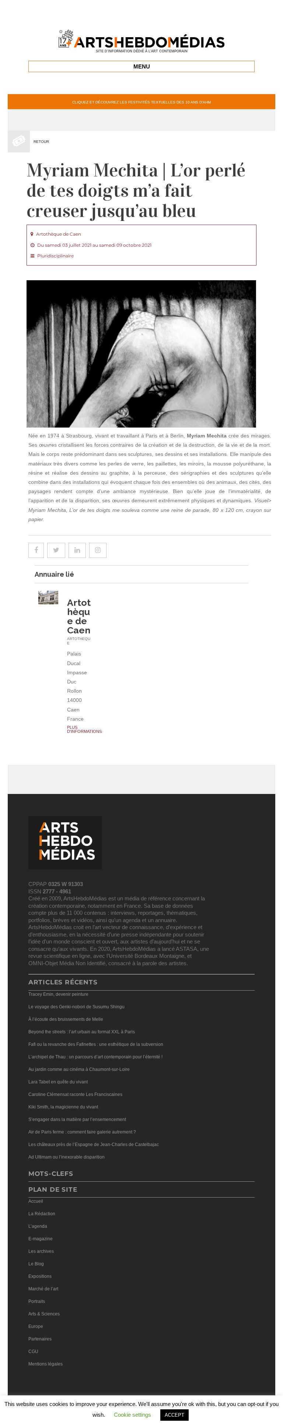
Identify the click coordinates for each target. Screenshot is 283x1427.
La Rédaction (41, 1213)
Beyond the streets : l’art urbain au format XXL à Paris (81, 1031)
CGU (33, 1351)
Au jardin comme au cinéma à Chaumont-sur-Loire (79, 1069)
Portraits (36, 1301)
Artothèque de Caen (79, 616)
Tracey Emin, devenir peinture (58, 994)
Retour (41, 142)
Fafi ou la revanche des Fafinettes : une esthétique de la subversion (95, 1044)
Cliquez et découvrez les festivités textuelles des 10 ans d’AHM (141, 102)
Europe (35, 1326)
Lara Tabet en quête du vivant (58, 1082)
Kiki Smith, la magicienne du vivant (63, 1107)
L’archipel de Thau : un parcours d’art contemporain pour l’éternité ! (95, 1056)
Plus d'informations (84, 729)
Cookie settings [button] (132, 1415)
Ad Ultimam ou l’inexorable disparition (66, 1157)
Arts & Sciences (44, 1314)
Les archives (41, 1251)
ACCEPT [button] (174, 1415)
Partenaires (40, 1339)
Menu (141, 66)
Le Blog (36, 1263)
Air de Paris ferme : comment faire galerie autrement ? (82, 1132)
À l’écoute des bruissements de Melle (65, 1019)
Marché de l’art (43, 1288)
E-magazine (40, 1238)
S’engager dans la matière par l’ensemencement (77, 1119)
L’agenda (37, 1226)
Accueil (35, 1201)
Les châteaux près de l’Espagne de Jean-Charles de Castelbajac (93, 1144)
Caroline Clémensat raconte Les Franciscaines (75, 1094)
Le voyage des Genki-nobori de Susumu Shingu (76, 1006)
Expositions (40, 1276)
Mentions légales (45, 1364)
